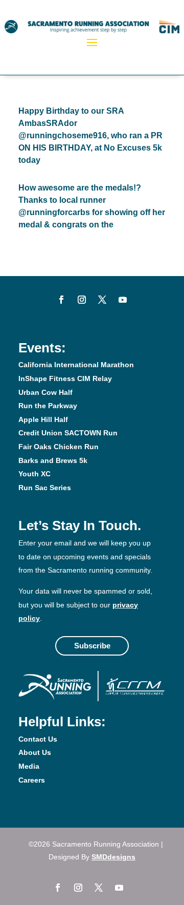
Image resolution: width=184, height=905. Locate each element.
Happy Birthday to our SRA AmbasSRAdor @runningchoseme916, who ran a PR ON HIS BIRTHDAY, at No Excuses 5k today (90, 135)
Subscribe (92, 645)
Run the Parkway (47, 406)
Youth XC (34, 474)
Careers (31, 780)
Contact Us (37, 739)
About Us (34, 752)
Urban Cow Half (45, 392)
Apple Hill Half (43, 419)
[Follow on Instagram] (82, 299)
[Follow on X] (102, 299)
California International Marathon (76, 365)
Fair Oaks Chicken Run (58, 447)
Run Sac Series (44, 487)
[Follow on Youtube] (122, 299)
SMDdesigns (113, 857)
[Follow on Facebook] (61, 299)
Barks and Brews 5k (52, 460)
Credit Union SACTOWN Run (68, 433)
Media (28, 766)
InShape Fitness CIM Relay (65, 378)
